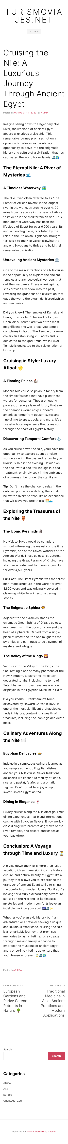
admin (45, 113)
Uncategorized (12, 1100)
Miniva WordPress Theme (41, 1131)
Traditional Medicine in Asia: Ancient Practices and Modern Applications (53, 1000)
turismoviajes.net (34, 16)
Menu (35, 31)
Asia (6, 1089)
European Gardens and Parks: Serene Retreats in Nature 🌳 (15, 998)
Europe (7, 1094)
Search (7, 1049)
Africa (17, 970)
